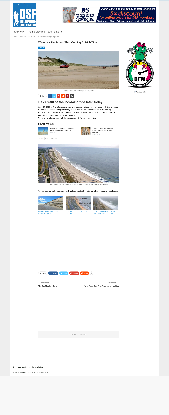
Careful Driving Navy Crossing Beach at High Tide (49, 212)
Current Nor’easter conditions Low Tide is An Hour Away (104, 212)
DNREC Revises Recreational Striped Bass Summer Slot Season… (102, 130)
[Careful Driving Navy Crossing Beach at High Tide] (50, 203)
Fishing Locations (37, 32)
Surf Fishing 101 (55, 32)
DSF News (41, 47)
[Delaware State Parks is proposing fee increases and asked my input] (43, 131)
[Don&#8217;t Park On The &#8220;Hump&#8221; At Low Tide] (78, 203)
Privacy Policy (37, 367)
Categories (19, 32)
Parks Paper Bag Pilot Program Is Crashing (101, 286)
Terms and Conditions (21, 367)
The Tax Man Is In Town (47, 286)
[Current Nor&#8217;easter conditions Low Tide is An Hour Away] (105, 203)
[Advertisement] (78, 243)
